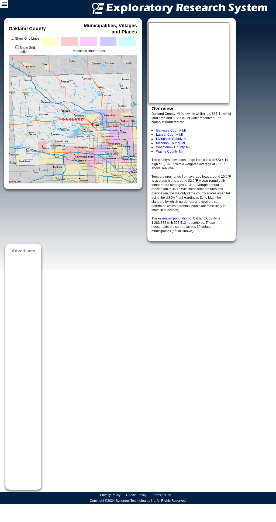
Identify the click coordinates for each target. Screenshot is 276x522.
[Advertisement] (23, 370)
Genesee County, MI (171, 130)
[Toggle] (4, 4)
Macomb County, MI (170, 143)
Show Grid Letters (27, 50)
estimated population (173, 218)
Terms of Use (162, 495)
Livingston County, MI (171, 139)
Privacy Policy (110, 495)
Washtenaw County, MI (172, 147)
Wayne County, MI (169, 151)
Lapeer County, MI (169, 134)
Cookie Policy (136, 495)
